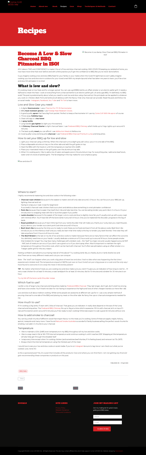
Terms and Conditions (63, 412)
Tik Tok (63, 100)
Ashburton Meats (63, 131)
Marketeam (119, 451)
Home (33, 6)
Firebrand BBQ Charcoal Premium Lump (76, 134)
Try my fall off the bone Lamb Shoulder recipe (36, 278)
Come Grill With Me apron (105, 113)
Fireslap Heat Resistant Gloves (60, 111)
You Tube (52, 100)
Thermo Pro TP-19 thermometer (59, 108)
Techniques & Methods (95, 6)
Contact (112, 6)
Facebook (44, 100)
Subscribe (103, 429)
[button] (135, 6)
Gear (72, 6)
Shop (79, 6)
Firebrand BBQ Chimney (77, 126)
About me (43, 6)
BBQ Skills (23, 371)
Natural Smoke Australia (65, 321)
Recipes (63, 6)
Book (55, 6)
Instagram (35, 100)
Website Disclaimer (62, 410)
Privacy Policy (60, 408)
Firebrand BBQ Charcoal (76, 286)
